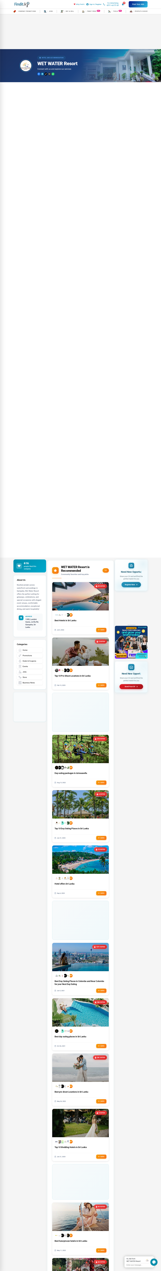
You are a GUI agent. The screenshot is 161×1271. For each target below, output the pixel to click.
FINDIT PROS (91, 11)
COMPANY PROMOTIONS (27, 11)
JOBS (51, 11)
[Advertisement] (80, 31)
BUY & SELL (70, 11)
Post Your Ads (138, 4)
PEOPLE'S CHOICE (141, 11)
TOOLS (115, 11)
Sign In (92, 4)
